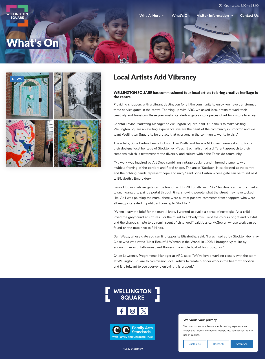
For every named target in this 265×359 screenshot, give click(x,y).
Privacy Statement (132, 349)
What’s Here (149, 15)
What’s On (181, 15)
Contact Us (249, 15)
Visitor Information (213, 15)
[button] (162, 15)
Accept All (242, 344)
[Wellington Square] (17, 15)
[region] (218, 333)
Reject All (218, 344)
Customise (195, 344)
